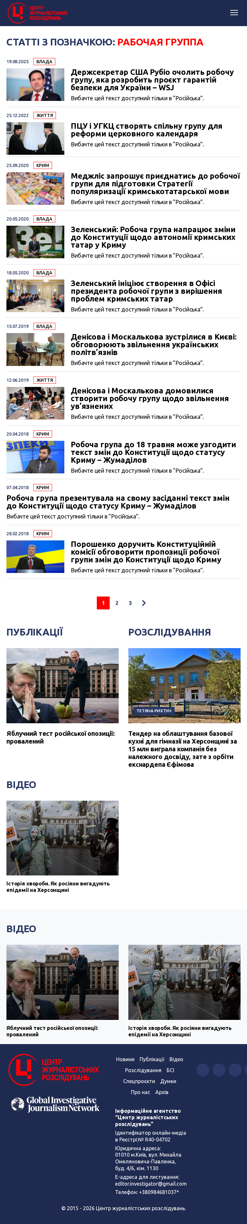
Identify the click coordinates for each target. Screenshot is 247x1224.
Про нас (140, 1092)
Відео (21, 784)
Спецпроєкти (139, 1081)
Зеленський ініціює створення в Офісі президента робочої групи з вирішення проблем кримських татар (146, 291)
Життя (44, 115)
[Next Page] (143, 603)
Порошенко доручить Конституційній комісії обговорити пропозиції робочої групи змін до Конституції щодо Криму (146, 552)
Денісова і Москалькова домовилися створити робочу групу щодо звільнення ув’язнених (150, 398)
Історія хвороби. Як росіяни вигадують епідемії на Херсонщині (57, 886)
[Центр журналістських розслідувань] (37, 13)
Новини (125, 1059)
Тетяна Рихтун (153, 710)
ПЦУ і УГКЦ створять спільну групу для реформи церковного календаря (146, 130)
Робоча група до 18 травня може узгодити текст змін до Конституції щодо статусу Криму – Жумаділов (153, 452)
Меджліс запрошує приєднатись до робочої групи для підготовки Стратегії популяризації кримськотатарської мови (155, 183)
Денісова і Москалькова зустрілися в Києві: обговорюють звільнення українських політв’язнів (154, 344)
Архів (162, 1092)
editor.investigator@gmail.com (151, 1184)
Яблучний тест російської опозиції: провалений (52, 1031)
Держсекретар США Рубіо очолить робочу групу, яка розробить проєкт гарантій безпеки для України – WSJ (152, 80)
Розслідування (169, 632)
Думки (168, 1081)
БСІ (170, 1070)
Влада (44, 61)
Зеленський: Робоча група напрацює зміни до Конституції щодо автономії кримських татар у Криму (153, 237)
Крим (42, 165)
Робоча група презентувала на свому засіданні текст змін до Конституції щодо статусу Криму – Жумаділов (118, 502)
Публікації (34, 632)
